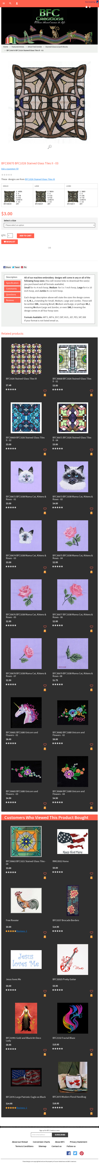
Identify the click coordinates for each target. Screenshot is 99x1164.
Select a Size (10, 221)
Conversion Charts (41, 1142)
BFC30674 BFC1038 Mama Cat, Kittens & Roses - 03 (26, 557)
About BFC (60, 1142)
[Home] (49, 16)
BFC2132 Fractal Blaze (64, 1038)
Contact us (56, 1146)
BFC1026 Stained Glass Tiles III (40, 179)
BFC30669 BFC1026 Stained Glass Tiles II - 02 (25, 439)
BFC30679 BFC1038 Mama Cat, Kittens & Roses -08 (73, 675)
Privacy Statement (78, 1142)
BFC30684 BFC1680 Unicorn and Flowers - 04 (69, 793)
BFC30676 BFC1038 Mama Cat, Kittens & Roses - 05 (26, 616)
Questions (11, 294)
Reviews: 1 (21, 931)
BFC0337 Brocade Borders (66, 920)
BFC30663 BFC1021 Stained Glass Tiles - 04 (26, 863)
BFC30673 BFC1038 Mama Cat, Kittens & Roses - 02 (73, 498)
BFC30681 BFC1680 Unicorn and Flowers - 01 (22, 734)
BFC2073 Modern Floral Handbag (69, 1097)
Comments (11, 288)
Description (11, 277)
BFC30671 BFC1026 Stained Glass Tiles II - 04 (72, 439)
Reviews (10, 300)
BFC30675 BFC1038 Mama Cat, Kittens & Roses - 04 (73, 557)
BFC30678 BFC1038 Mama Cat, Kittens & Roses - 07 (26, 675)
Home (5, 47)
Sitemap (42, 1146)
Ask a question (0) (10, 168)
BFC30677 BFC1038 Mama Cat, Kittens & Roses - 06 (73, 616)
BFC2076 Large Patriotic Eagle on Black (26, 1097)
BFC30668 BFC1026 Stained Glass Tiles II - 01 (72, 380)
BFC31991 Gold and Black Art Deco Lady (23, 1039)
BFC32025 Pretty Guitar (64, 979)
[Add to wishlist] (45, 390)
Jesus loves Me (13, 979)
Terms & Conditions (24, 1146)
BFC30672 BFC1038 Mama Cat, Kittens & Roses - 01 (26, 498)
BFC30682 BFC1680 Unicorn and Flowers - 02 (69, 734)
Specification (12, 282)
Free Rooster (12, 920)
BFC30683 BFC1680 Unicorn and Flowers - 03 (22, 793)
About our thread (20, 1142)
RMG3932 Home (61, 861)
